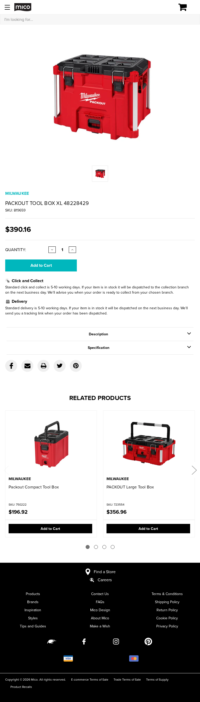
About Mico (100, 618)
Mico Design (100, 610)
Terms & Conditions (167, 593)
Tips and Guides (33, 626)
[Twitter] (60, 366)
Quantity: (15, 249)
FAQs (100, 601)
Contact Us (100, 593)
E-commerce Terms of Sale (89, 679)
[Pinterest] (76, 366)
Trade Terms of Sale (127, 679)
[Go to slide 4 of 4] (113, 547)
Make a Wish (100, 626)
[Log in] (164, 7)
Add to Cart (50, 528)
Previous (6, 470)
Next (194, 470)
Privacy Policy (167, 626)
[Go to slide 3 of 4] (104, 547)
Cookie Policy (167, 618)
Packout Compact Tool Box (34, 486)
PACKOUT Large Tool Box (130, 486)
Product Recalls (21, 687)
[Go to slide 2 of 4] (96, 547)
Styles (33, 618)
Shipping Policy (167, 601)
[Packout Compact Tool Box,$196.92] (51, 444)
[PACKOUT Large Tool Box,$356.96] (149, 444)
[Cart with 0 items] (185, 7)
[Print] (43, 366)
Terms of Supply (157, 679)
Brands (33, 601)
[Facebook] (11, 366)
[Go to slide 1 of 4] (88, 547)
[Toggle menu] (7, 7)
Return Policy (167, 610)
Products (33, 593)
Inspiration (32, 610)
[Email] (27, 366)
